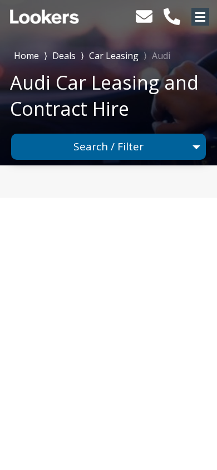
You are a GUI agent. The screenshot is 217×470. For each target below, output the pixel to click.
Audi (161, 56)
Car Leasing (114, 56)
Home (26, 54)
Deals (64, 56)
